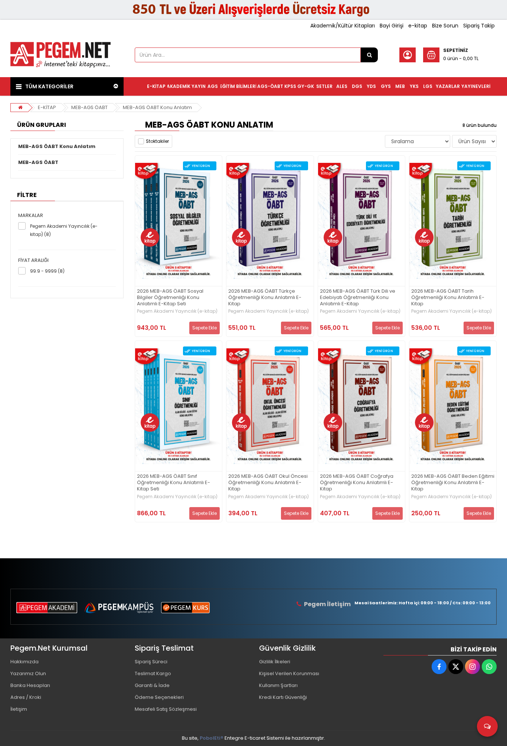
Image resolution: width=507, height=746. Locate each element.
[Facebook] (439, 666)
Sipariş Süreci (151, 661)
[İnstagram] (472, 666)
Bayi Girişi (391, 25)
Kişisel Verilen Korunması (289, 673)
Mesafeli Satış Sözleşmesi (166, 709)
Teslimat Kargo (153, 673)
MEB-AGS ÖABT (89, 107)
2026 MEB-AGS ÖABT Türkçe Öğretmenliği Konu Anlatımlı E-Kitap (264, 297)
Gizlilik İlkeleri (274, 661)
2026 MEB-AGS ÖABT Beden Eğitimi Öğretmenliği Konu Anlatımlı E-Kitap (452, 482)
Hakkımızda (24, 661)
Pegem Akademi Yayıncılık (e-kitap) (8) (64, 230)
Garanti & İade (152, 685)
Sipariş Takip (479, 25)
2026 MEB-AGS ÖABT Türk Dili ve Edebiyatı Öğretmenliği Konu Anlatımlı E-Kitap (357, 297)
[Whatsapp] (489, 666)
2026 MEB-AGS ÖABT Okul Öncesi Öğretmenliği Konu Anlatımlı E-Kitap (268, 482)
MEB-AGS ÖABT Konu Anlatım (157, 107)
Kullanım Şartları (278, 685)
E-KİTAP (47, 107)
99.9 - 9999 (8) (47, 271)
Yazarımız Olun (28, 673)
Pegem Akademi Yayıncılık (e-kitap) (177, 311)
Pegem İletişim (327, 604)
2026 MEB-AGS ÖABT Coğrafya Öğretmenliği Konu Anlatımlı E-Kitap (356, 482)
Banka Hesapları (30, 685)
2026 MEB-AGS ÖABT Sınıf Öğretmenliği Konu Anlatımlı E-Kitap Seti (173, 482)
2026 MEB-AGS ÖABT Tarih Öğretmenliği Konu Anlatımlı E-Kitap (447, 297)
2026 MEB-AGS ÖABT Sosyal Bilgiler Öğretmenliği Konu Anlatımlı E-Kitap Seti (170, 297)
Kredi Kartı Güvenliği (283, 697)
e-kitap (417, 25)
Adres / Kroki (25, 697)
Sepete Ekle (204, 328)
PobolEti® (211, 738)
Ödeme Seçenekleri (159, 697)
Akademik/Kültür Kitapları (342, 25)
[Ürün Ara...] (369, 54)
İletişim (18, 709)
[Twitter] (455, 666)
